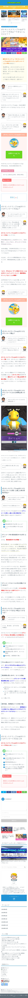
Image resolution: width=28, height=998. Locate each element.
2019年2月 (4, 915)
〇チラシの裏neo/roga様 (7, 959)
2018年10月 (4, 928)
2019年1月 (4, 919)
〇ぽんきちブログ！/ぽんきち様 (9, 956)
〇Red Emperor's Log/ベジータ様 (10, 958)
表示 (16, 197)
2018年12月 (4, 922)
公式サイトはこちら (14, 154)
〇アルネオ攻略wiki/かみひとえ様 (10, 937)
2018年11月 (4, 925)
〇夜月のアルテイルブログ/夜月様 (10, 939)
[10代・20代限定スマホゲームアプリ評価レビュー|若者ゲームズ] (14, 3)
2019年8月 (4, 909)
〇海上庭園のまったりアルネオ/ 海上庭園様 (13, 953)
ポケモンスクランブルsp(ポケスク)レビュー (9, 26)
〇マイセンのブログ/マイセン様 (9, 942)
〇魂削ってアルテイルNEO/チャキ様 (11, 954)
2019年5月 (4, 912)
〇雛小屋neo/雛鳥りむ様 (7, 940)
